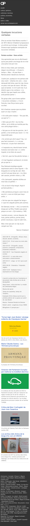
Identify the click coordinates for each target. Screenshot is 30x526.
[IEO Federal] (4, 514)
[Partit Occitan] (23, 496)
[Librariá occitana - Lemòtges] (19, 488)
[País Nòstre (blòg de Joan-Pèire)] (10, 499)
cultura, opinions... (6, 10)
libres (2, 18)
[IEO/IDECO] (23, 481)
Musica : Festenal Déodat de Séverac (14, 302)
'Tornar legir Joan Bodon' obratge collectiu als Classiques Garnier (14, 318)
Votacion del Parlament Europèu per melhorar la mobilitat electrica (14, 371)
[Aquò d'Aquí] (10, 478)
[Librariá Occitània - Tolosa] (13, 484)
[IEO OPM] (10, 513)
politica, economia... (7, 15)
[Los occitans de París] (11, 503)
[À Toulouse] (10, 516)
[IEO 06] (6, 509)
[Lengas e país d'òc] (6, 493)
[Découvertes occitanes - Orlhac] (14, 486)
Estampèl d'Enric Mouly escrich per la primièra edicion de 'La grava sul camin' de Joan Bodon (15, 298)
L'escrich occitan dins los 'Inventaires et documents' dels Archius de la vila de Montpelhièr (15, 280)
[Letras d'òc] (4, 483)
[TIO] (6, 506)
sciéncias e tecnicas (7, 13)
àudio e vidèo (5, 20)
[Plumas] (3, 494)
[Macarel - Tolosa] (5, 489)
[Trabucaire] (8, 481)
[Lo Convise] (24, 511)
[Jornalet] (10, 476)
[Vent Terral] (16, 481)
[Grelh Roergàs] (10, 511)
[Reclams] (17, 491)
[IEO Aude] (3, 513)
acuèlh (3, 8)
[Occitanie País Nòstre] (7, 498)
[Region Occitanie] (20, 516)
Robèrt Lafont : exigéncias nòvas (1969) (15, 305)
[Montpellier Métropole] (7, 518)
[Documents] (21, 503)
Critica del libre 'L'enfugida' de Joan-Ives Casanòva (13, 408)
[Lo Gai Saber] (10, 491)
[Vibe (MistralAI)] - (5, 521)
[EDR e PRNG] (12, 483)
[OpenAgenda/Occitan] (20, 513)
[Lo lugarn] (8, 496)
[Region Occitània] (24, 499)
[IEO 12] (3, 511)
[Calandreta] (12, 506)
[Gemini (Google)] (11, 519)
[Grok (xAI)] (13, 521)
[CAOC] (24, 508)
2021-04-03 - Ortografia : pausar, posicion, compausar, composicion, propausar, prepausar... (13, 247)
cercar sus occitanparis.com (9, 23)
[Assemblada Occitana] (7, 501)
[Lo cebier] (15, 496)
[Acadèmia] (17, 508)
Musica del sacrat (8, 289)
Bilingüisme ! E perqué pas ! (11, 307)
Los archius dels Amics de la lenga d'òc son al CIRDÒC (12, 435)
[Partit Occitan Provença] (20, 498)
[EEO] (19, 509)
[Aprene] (24, 509)
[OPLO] (11, 509)
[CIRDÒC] (3, 508)
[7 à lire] (17, 511)
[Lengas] (23, 491)
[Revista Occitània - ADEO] (19, 493)
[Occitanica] (10, 508)
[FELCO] (19, 506)
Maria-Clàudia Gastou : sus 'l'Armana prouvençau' (12, 345)
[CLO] (15, 509)
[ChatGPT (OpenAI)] (22, 519)
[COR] (24, 506)
